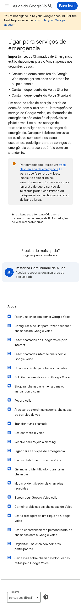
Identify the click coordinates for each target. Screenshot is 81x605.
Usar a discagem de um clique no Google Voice (42, 518)
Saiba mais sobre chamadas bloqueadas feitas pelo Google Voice (42, 560)
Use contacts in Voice (29, 433)
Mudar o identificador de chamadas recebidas (39, 486)
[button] (7, 6)
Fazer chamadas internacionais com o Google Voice (40, 356)
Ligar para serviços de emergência (40, 451)
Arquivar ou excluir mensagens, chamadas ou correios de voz (43, 412)
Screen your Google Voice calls (36, 497)
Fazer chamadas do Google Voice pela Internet (41, 342)
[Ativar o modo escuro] (46, 597)
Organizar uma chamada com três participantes (38, 546)
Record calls (23, 400)
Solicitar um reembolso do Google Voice (42, 377)
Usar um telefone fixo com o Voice (38, 460)
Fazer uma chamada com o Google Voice (42, 317)
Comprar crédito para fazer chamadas (41, 368)
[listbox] (24, 597)
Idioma (15, 591)
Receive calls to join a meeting (35, 442)
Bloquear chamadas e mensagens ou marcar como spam (40, 389)
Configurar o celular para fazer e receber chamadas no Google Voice (43, 328)
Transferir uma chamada (31, 424)
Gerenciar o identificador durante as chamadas (39, 472)
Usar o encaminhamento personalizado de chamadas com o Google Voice (43, 532)
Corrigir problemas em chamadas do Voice (43, 507)
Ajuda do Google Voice (31, 6)
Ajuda (11, 306)
